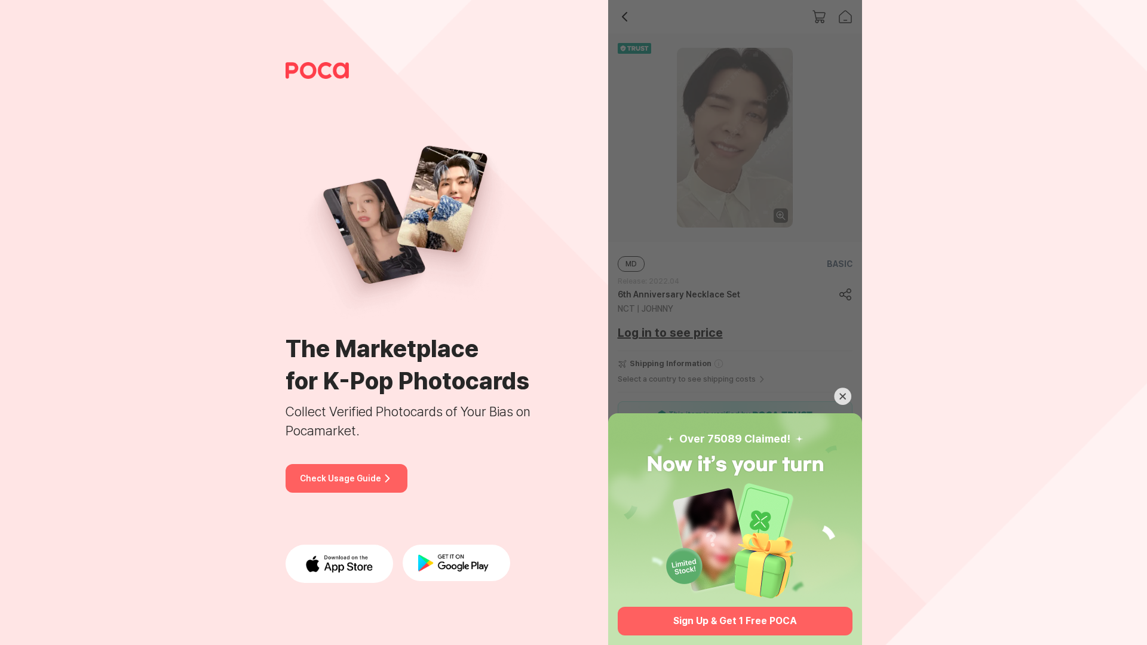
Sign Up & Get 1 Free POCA (735, 620)
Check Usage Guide (340, 478)
